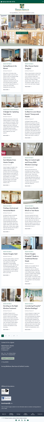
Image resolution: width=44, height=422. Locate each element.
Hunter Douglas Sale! (10, 254)
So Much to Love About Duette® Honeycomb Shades (33, 114)
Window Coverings (11, 414)
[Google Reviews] (24, 420)
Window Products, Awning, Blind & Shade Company (16, 418)
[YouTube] (27, 420)
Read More (6, 89)
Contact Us (40, 414)
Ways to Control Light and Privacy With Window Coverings (32, 162)
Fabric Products (26, 414)
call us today (4, 408)
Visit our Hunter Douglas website (8, 406)
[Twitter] (19, 420)
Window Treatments (14, 109)
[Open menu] (43, 2)
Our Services (33, 414)
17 (13, 335)
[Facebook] (16, 420)
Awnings (18, 414)
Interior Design (6, 109)
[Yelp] (22, 420)
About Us (4, 414)
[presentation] (11, 55)
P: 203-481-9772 (4, 350)
